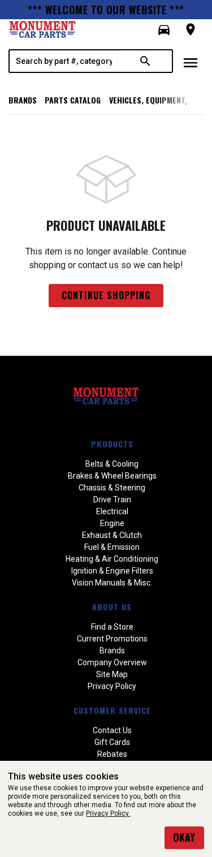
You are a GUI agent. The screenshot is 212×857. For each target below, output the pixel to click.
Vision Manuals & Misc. (112, 582)
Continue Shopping (106, 295)
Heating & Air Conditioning (112, 558)
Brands (22, 100)
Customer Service (112, 710)
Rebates (112, 754)
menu (190, 63)
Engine (112, 523)
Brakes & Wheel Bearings (112, 475)
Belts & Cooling (112, 463)
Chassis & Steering (112, 487)
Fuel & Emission (112, 547)
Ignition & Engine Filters (112, 570)
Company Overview (112, 662)
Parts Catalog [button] (73, 100)
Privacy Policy (112, 686)
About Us (112, 607)
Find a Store (112, 626)
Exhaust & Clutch (112, 535)
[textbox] (64, 61)
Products (112, 444)
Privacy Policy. (108, 813)
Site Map (112, 674)
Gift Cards (112, 742)
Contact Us (112, 730)
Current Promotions (112, 638)
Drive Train (112, 499)
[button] (164, 30)
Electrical (112, 511)
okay (184, 837)
